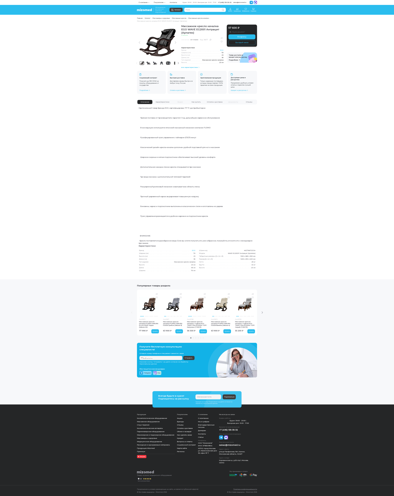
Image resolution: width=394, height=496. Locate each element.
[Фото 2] (147, 316)
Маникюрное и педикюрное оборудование (155, 435)
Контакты (173, 2)
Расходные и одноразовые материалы (153, 445)
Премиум (141, 451)
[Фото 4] (156, 316)
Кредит (180, 438)
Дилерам (202, 430)
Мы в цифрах (203, 422)
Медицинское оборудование (149, 442)
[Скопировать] (210, 39)
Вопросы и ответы (184, 442)
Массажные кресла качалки (198, 18)
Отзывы (180, 425)
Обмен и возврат (184, 432)
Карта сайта (182, 448)
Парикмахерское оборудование (150, 432)
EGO (221, 50)
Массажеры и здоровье (161, 18)
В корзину (241, 37)
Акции (179, 418)
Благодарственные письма (206, 426)
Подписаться (229, 397)
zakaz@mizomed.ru (239, 2)
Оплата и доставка (185, 428)
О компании (203, 418)
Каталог (178, 10)
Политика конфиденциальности (245, 489)
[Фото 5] (177, 316)
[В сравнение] (221, 38)
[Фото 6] (180, 316)
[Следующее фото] (157, 304)
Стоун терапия (143, 425)
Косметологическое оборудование (152, 418)
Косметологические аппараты (150, 428)
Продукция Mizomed (146, 448)
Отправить (188, 358)
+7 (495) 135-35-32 (224, 2)
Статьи (201, 437)
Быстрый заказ (242, 43)
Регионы (181, 451)
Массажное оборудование (148, 422)
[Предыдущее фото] (141, 304)
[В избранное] (221, 41)
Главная (140, 18)
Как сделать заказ (184, 435)
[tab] (144, 102)
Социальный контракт (186, 445)
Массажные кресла (179, 18)
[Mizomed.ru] (144, 9)
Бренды (180, 422)
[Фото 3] (151, 316)
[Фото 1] (142, 316)
